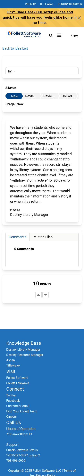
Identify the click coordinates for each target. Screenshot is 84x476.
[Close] (79, 17)
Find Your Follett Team (21, 411)
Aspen (10, 360)
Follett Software (17, 378)
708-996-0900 (15, 460)
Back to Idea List (15, 48)
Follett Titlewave (17, 383)
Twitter (11, 395)
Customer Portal (17, 406)
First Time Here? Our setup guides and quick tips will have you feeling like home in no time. (40, 17)
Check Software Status (22, 450)
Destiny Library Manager (23, 349)
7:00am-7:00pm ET (19, 434)
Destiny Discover (70, 3)
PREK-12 (30, 3)
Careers (11, 416)
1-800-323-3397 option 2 (23, 455)
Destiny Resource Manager (24, 355)
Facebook (13, 401)
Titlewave (47, 3)
